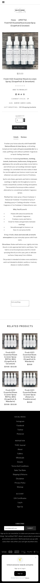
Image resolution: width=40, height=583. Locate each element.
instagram (20, 421)
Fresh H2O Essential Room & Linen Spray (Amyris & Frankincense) (29, 394)
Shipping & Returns (20, 474)
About (20, 449)
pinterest (20, 434)
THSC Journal (20, 445)
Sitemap (20, 487)
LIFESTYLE (22, 20)
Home (13, 20)
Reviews (24, 137)
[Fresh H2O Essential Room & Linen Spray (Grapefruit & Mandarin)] (29, 341)
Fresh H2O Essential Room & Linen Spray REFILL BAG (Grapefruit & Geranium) (10, 358)
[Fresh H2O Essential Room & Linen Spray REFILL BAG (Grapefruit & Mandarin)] (10, 379)
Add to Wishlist (20, 90)
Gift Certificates (20, 498)
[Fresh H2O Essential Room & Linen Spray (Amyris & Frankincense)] (29, 379)
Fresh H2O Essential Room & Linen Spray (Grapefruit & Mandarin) (29, 356)
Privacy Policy (20, 483)
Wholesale (20, 458)
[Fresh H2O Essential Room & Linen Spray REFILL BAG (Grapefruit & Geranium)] (10, 341)
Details (15, 137)
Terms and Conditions (20, 466)
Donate (20, 462)
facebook (20, 425)
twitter (20, 430)
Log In (20, 502)
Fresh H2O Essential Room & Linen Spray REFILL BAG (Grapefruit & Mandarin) (10, 395)
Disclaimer (20, 479)
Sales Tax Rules (20, 470)
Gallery (20, 453)
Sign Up (20, 506)
